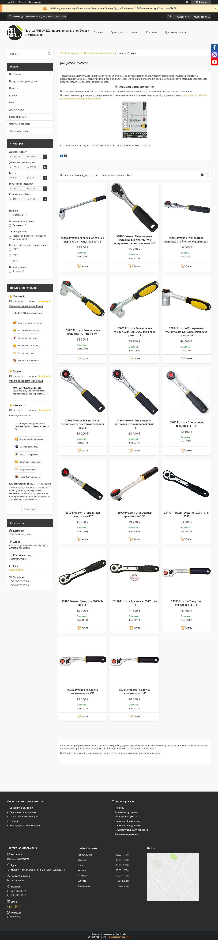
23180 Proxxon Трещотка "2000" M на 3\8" (82, 603)
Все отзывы (30, 509)
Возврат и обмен (18, 117)
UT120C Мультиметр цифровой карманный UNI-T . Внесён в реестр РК (32, 426)
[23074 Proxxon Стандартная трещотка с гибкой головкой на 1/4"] (186, 207)
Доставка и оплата (175, 32)
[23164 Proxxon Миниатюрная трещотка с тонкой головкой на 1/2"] (134, 392)
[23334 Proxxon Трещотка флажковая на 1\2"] (134, 661)
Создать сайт (25, 2)
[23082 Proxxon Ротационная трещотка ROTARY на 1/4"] (82, 299)
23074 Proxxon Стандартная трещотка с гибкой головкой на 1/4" (186, 239)
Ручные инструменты (126, 812)
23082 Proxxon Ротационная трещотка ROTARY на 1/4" (82, 332)
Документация (17, 109)
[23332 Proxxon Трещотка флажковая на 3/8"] (82, 661)
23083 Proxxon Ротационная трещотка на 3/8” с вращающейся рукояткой (134, 332)
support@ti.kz (16, 570)
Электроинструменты (126, 816)
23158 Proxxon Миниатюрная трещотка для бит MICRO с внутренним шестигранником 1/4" (134, 240)
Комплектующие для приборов (131, 830)
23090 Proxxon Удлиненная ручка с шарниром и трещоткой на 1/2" (82, 239)
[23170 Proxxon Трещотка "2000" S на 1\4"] (186, 484)
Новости (13, 88)
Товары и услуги (73, 53)
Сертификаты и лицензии (23, 812)
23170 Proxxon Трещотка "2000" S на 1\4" (186, 514)
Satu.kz (123, 934)
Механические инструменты (99, 53)
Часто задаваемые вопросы (24, 816)
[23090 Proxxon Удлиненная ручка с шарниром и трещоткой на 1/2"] (82, 207)
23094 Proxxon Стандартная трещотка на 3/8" (83, 514)
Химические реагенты (127, 834)
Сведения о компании (21, 808)
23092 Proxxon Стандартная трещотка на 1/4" (186, 424)
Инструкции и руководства (23, 81)
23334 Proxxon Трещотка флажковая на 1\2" (134, 691)
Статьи (13, 95)
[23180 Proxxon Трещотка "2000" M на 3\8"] (82, 572)
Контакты (151, 32)
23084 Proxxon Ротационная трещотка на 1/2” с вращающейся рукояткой (186, 332)
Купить (85, 266)
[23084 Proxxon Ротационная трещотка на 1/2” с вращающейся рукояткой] (186, 299)
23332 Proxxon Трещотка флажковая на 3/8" (82, 691)
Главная (98, 32)
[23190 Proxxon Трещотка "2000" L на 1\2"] (134, 572)
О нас (135, 32)
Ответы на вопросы (19, 124)
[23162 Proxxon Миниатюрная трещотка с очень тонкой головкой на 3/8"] (82, 392)
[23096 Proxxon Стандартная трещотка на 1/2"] (134, 484)
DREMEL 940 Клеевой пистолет (28, 313)
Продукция (117, 32)
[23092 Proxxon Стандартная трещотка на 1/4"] (186, 392)
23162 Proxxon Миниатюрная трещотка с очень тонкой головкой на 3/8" (83, 424)
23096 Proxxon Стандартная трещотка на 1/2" (134, 514)
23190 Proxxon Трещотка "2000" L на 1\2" (134, 603)
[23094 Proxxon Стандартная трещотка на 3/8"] (82, 484)
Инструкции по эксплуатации (25, 825)
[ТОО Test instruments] (15, 33)
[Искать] (49, 54)
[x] (65, 156)
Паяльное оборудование (128, 821)
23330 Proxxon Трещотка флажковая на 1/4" (186, 603)
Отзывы (14, 821)
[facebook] (61, 156)
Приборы (119, 808)
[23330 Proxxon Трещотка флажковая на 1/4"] (186, 572)
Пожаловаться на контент (119, 937)
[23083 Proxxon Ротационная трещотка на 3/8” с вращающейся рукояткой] (134, 299)
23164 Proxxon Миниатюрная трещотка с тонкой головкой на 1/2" (134, 424)
